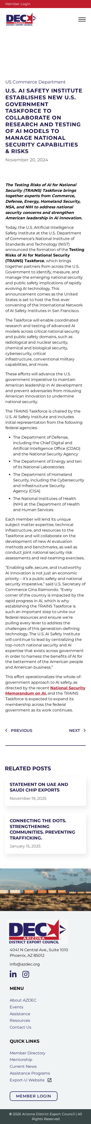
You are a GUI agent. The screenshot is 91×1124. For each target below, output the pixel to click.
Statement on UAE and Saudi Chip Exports (39, 787)
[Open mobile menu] (82, 19)
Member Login (17, 4)
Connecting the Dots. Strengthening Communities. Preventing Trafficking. (42, 829)
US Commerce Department (35, 82)
